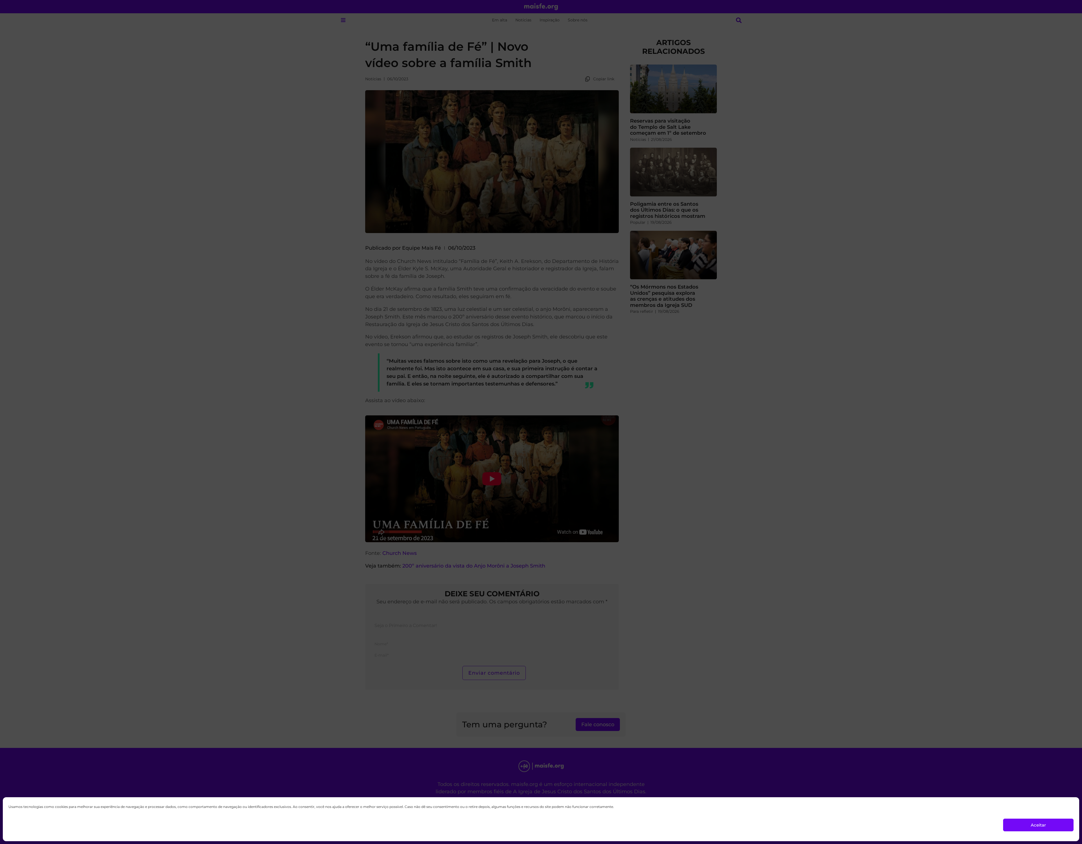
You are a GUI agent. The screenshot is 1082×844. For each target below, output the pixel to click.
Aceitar (1038, 825)
